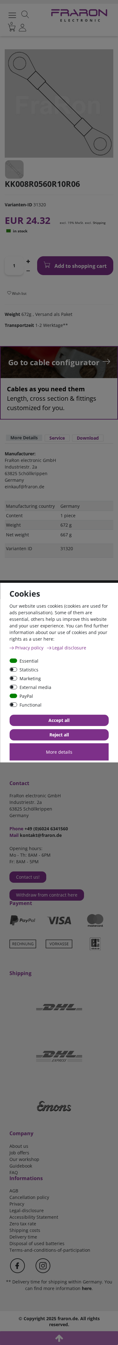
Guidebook (20, 1166)
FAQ (13, 1172)
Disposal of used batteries (37, 1243)
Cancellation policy (29, 1197)
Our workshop (24, 1159)
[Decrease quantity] (28, 270)
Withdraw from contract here (46, 895)
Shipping (99, 222)
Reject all (59, 735)
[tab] (24, 438)
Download (88, 438)
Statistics (29, 669)
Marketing (30, 678)
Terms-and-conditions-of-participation (49, 1250)
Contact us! (28, 877)
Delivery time (23, 1237)
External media (35, 687)
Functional (31, 705)
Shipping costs (24, 1230)
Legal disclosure (69, 647)
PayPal (26, 696)
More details (59, 752)
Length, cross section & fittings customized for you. (51, 398)
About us (18, 1146)
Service (57, 438)
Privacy (16, 1204)
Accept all (59, 720)
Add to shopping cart (80, 266)
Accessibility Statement (33, 1217)
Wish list (18, 293)
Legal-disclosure (26, 1210)
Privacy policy (30, 647)
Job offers (19, 1153)
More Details (24, 438)
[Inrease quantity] (28, 261)
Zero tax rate (22, 1224)
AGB (13, 1191)
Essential (29, 661)
